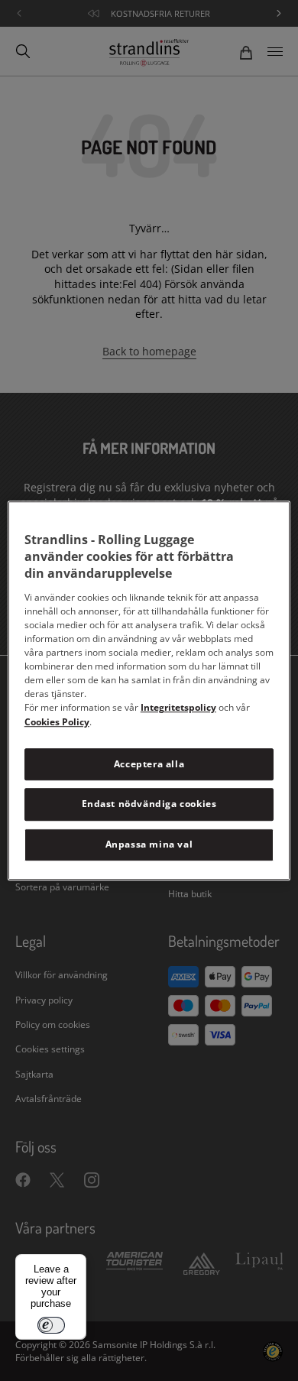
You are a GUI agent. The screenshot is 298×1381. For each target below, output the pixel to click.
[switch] (51, 1325)
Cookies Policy (56, 721)
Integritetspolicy (178, 707)
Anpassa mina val (149, 844)
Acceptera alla (149, 763)
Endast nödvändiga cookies (149, 804)
